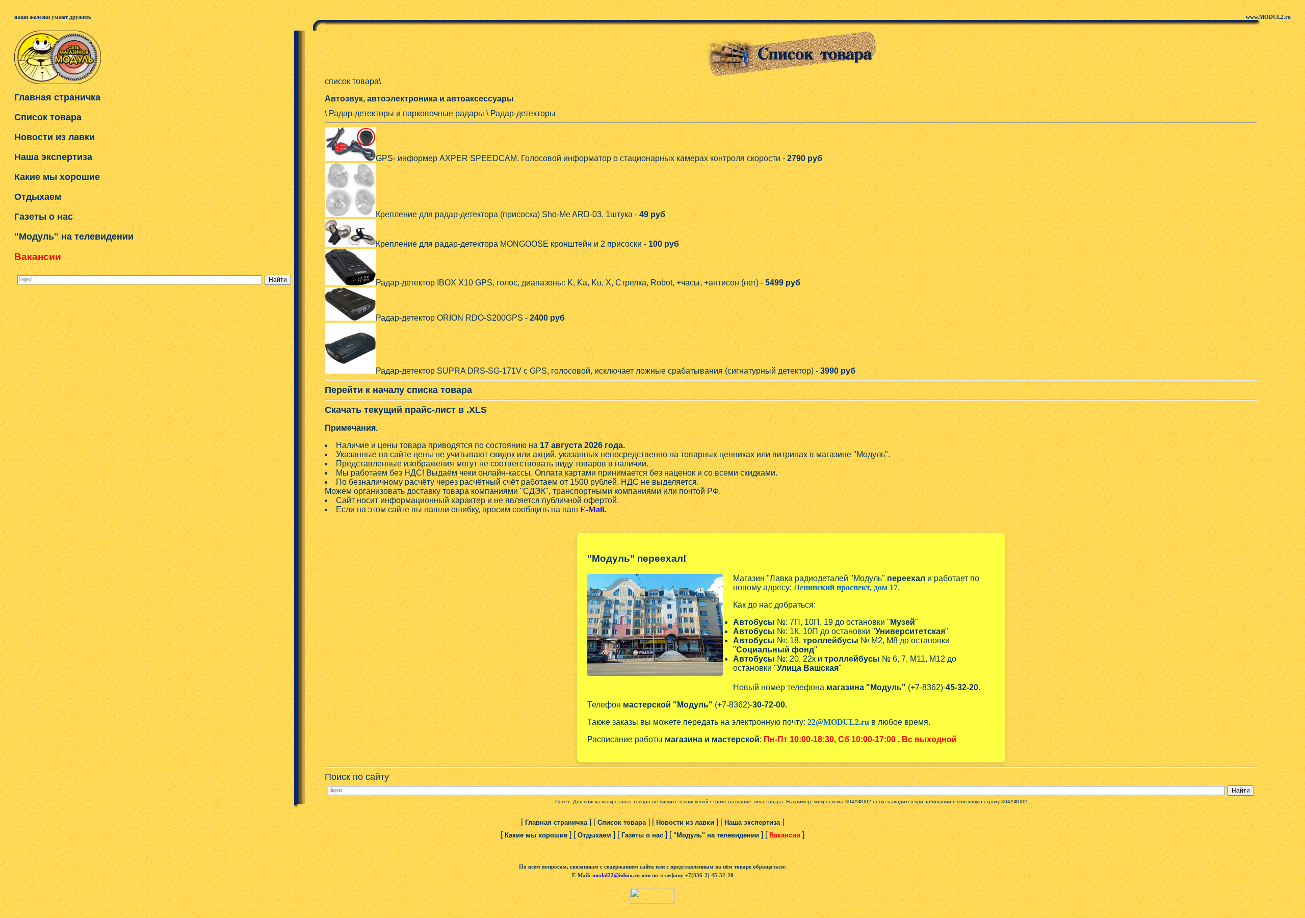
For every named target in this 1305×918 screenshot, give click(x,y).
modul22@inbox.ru (616, 875)
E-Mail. (593, 509)
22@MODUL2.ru (838, 722)
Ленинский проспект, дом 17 (846, 587)
